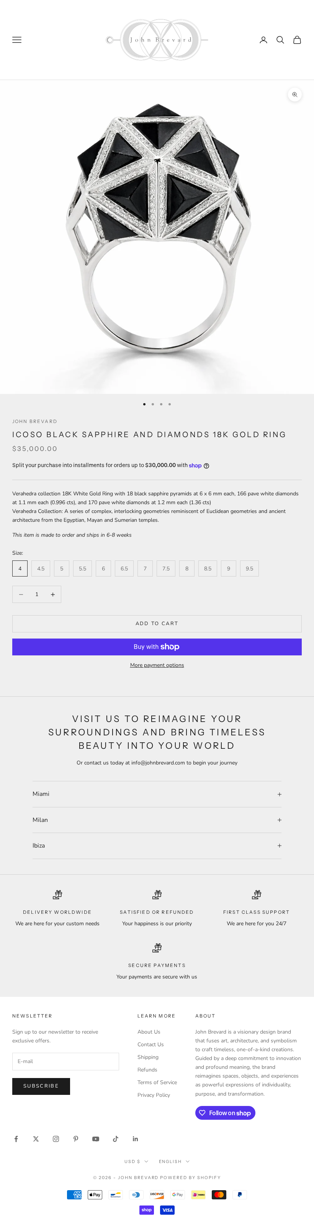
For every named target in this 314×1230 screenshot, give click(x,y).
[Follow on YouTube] (96, 1139)
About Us (148, 1032)
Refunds (147, 1069)
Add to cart (157, 623)
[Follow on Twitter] (36, 1139)
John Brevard (34, 421)
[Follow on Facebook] (16, 1139)
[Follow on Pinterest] (76, 1139)
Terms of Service (157, 1082)
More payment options (157, 665)
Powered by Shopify (190, 1177)
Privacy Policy (153, 1095)
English (170, 1161)
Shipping (148, 1057)
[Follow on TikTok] (115, 1139)
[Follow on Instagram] (56, 1139)
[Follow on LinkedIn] (135, 1139)
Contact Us (150, 1044)
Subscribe (41, 1086)
